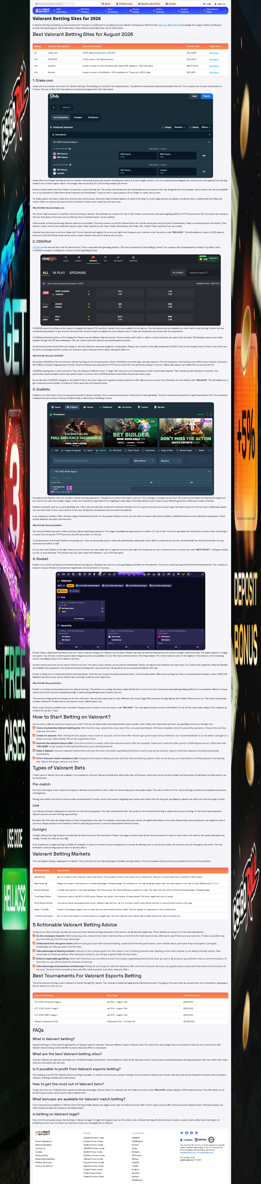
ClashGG (135, 1162)
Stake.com (162, 25)
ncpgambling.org (206, 1152)
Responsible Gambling (45, 1159)
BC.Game (136, 1152)
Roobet (135, 1145)
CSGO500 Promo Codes (94, 1148)
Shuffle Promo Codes (93, 1152)
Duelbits (135, 1169)
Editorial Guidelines (43, 1145)
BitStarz (135, 1176)
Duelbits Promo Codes (93, 1145)
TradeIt (135, 1166)
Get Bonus (214, 53)
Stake (134, 1148)
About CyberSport (43, 1141)
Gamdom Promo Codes (94, 1166)
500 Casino (137, 1155)
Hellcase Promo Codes (93, 1159)
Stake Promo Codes (92, 1173)
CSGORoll (176, 25)
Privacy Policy (41, 1155)
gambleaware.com (188, 1152)
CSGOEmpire (137, 1141)
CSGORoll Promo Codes (94, 1138)
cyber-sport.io (186, 1160)
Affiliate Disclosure (43, 1162)
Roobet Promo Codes (93, 1141)
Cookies (38, 1152)
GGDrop (135, 1159)
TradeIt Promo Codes (93, 1169)
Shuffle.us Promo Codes (94, 1155)
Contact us (40, 1148)
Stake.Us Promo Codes (94, 1176)
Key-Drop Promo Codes (94, 1162)
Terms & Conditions (43, 1166)
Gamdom (135, 1173)
